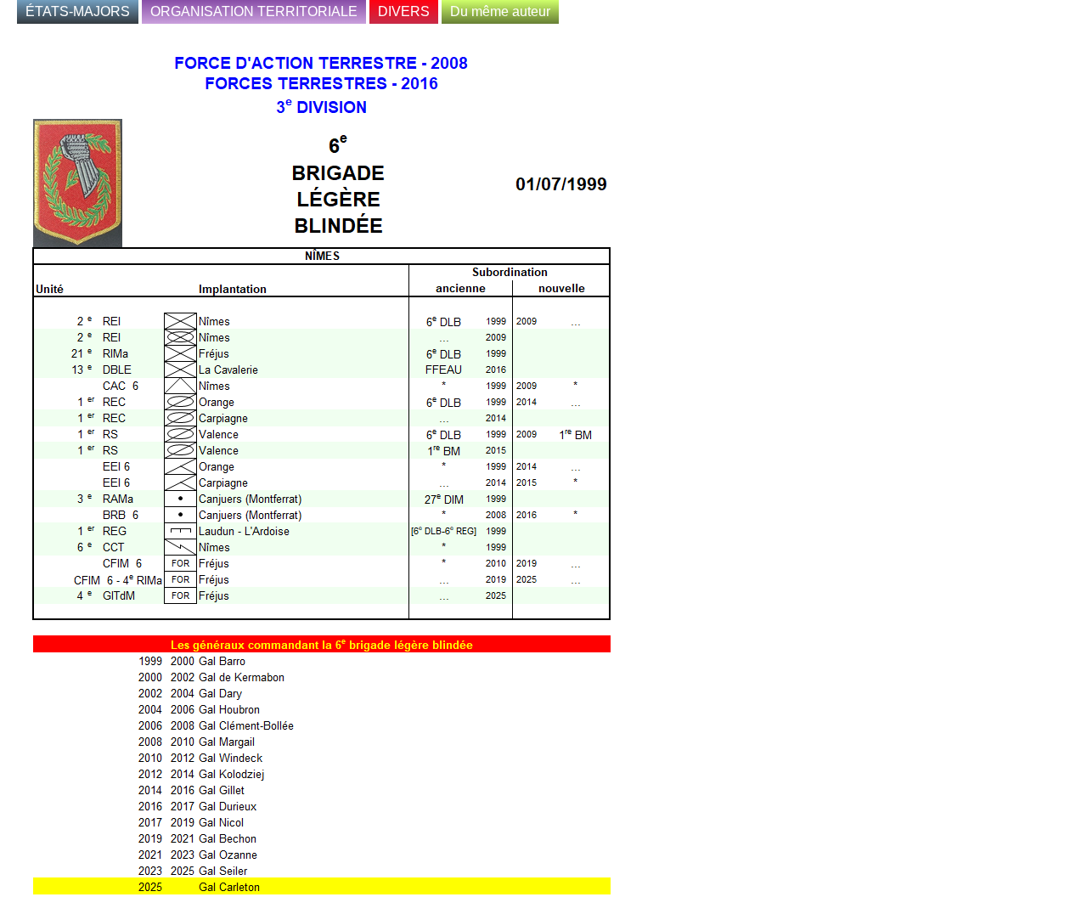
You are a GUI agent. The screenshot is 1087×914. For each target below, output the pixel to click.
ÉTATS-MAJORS (77, 11)
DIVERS (404, 11)
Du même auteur (500, 11)
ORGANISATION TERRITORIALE (254, 11)
